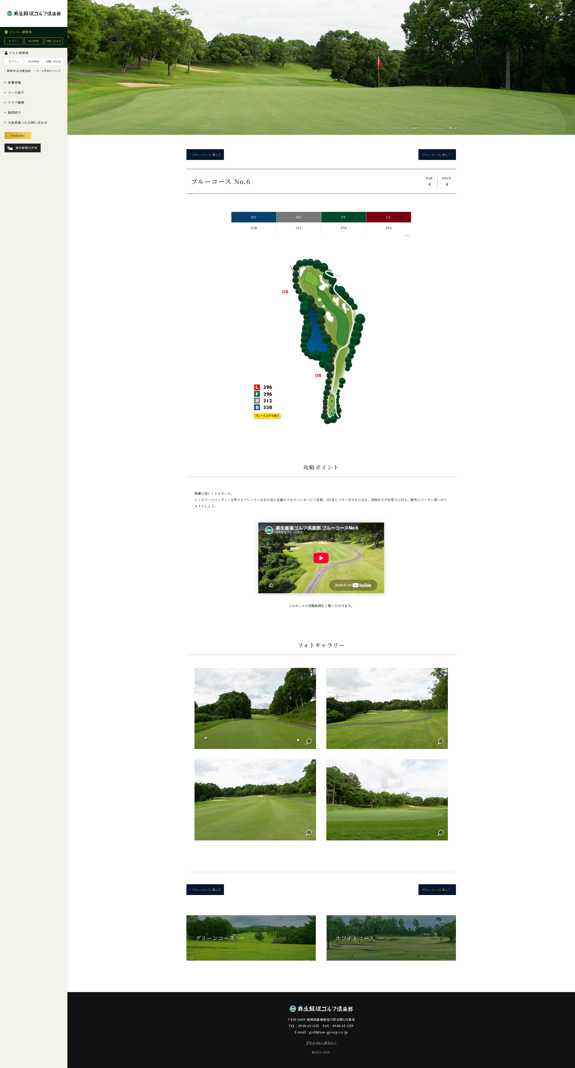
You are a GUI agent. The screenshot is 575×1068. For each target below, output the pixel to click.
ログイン (14, 41)
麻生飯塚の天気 (26, 148)
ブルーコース (434, 128)
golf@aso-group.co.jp (328, 1032)
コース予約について (48, 71)
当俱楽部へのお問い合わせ (27, 122)
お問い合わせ (53, 41)
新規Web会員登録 (19, 71)
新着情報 (14, 82)
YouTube (17, 135)
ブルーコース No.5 (206, 154)
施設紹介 (14, 112)
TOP (396, 128)
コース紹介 (16, 92)
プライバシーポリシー (321, 1042)
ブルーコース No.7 (436, 154)
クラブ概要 (16, 102)
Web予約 (33, 41)
